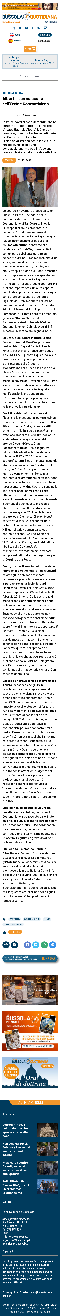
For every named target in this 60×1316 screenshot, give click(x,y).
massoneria (15, 919)
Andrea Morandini (23, 115)
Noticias (17, 40)
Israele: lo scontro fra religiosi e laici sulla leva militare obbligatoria (15, 1168)
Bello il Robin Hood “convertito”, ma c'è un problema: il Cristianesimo (16, 1186)
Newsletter (44, 41)
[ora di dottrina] (30, 1072)
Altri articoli (30, 1102)
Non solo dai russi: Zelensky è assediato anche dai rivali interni (17, 1149)
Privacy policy (10, 1292)
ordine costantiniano (13, 924)
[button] (30, 48)
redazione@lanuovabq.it (15, 1236)
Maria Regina (44, 60)
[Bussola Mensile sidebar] (30, 1031)
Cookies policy (28, 1292)
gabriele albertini (32, 919)
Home (25, 76)
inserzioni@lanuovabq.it (15, 1243)
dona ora (45, 34)
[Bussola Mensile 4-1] (30, 990)
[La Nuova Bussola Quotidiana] (30, 17)
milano (47, 919)
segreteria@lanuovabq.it (16, 1240)
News (17, 34)
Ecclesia (37, 76)
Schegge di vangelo (16, 58)
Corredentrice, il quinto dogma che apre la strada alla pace (15, 1130)
